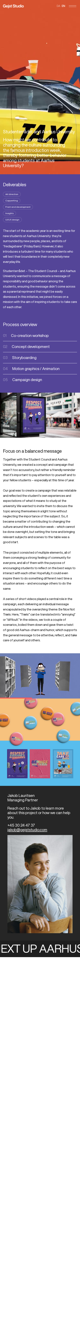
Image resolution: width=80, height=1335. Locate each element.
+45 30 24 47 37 (21, 825)
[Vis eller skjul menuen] (72, 6)
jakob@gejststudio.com (27, 830)
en (63, 6)
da (58, 6)
